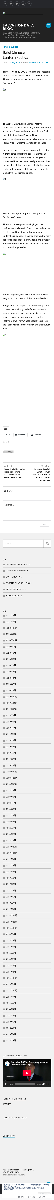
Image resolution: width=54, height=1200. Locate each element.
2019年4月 (11, 746)
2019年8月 (11, 721)
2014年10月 (11, 990)
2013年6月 (11, 1021)
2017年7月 (11, 871)
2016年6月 (11, 946)
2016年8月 (11, 934)
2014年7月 (11, 996)
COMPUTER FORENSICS (17, 564)
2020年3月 (11, 684)
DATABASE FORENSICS (17, 570)
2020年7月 (11, 659)
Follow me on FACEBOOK (15, 1118)
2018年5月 (11, 815)
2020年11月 (11, 634)
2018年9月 (11, 790)
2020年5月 (11, 671)
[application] (27, 1073)
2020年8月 (11, 653)
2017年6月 (11, 878)
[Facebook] (5, 3)
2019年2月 (11, 759)
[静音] (43, 1084)
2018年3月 (11, 828)
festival (9, 452)
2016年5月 (11, 953)
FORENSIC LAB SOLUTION (19, 583)
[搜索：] (27, 544)
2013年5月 (11, 1028)
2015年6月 (11, 984)
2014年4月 (11, 1009)
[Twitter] (11, 3)
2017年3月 (11, 896)
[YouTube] (23, 3)
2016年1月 (11, 971)
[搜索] (47, 544)
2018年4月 (11, 821)
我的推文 (7, 1104)
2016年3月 (11, 959)
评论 (44, 524)
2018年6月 (11, 809)
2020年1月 (11, 690)
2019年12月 (11, 696)
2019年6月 (11, 734)
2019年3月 (11, 753)
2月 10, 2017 (14, 62)
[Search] (29, 3)
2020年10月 (11, 640)
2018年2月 (11, 834)
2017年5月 (11, 884)
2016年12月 (11, 915)
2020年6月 (11, 665)
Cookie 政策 (8, 1190)
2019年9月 (11, 715)
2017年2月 (11, 903)
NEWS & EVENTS (10, 47)
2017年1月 (11, 909)
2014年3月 (11, 1015)
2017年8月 (11, 865)
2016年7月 (11, 940)
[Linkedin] (17, 3)
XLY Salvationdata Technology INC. (18, 1169)
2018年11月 (11, 778)
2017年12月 (11, 846)
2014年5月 (11, 1003)
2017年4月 (11, 890)
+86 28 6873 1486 (11, 1172)
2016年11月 (11, 921)
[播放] (6, 1084)
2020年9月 (11, 646)
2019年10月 (11, 709)
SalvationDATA (36, 62)
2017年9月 (11, 859)
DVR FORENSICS (14, 576)
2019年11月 (11, 703)
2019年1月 (11, 765)
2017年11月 (11, 853)
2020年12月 (11, 628)
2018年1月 (11, 840)
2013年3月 (11, 1040)
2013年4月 (11, 1034)
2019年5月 (11, 740)
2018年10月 (11, 784)
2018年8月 (11, 796)
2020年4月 (11, 678)
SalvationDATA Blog (18, 27)
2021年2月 (11, 621)
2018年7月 (11, 803)
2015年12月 (11, 978)
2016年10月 (11, 928)
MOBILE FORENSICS (16, 589)
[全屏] (48, 1084)
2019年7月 (11, 728)
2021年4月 (11, 615)
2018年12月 (11, 771)
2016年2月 (11, 965)
